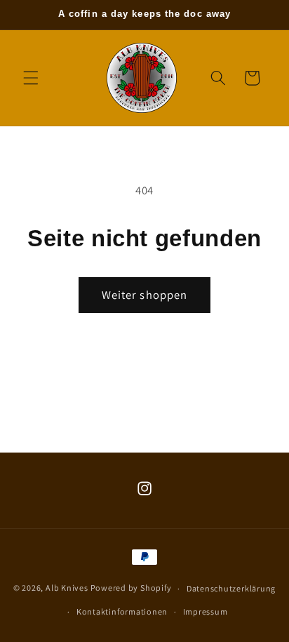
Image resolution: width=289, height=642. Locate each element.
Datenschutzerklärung (231, 588)
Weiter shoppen (144, 294)
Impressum (205, 611)
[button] (31, 78)
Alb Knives (67, 588)
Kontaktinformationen (122, 611)
